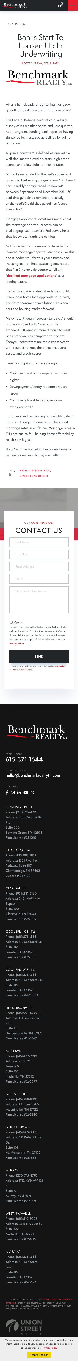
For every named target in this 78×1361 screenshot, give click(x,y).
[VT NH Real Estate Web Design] (24, 1327)
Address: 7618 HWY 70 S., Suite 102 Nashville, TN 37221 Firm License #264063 (24, 1231)
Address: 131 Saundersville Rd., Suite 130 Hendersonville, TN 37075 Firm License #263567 (24, 1028)
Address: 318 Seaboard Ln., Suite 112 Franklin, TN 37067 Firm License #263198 (24, 949)
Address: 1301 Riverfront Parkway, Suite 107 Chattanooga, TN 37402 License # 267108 (23, 868)
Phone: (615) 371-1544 (21, 937)
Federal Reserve (31, 470)
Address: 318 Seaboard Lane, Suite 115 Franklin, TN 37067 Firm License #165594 (22, 1272)
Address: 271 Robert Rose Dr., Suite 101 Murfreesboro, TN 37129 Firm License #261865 (23, 1147)
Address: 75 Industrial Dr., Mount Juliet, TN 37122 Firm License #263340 (23, 1109)
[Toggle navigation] (73, 5)
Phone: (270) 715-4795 (22, 1175)
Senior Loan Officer (34, 476)
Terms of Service (20, 669)
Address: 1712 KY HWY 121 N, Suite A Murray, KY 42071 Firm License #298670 (24, 1190)
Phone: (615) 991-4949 (21, 1013)
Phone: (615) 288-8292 (22, 1099)
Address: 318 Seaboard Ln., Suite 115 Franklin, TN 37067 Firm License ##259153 (24, 987)
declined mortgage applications (31, 275)
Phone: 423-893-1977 (21, 855)
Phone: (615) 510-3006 (21, 1219)
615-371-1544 (24, 759)
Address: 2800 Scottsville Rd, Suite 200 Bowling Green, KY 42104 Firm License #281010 (24, 827)
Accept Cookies (39, 1354)
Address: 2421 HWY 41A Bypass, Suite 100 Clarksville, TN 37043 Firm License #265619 (23, 908)
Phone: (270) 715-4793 (21, 812)
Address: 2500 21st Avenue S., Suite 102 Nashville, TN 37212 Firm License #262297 (21, 1071)
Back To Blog (17, 23)
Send (39, 656)
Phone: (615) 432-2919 (21, 1056)
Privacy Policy (16, 643)
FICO (47, 470)
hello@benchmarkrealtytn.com (33, 775)
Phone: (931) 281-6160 (21, 893)
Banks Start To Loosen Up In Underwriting (40, 45)
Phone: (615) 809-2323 (21, 1132)
